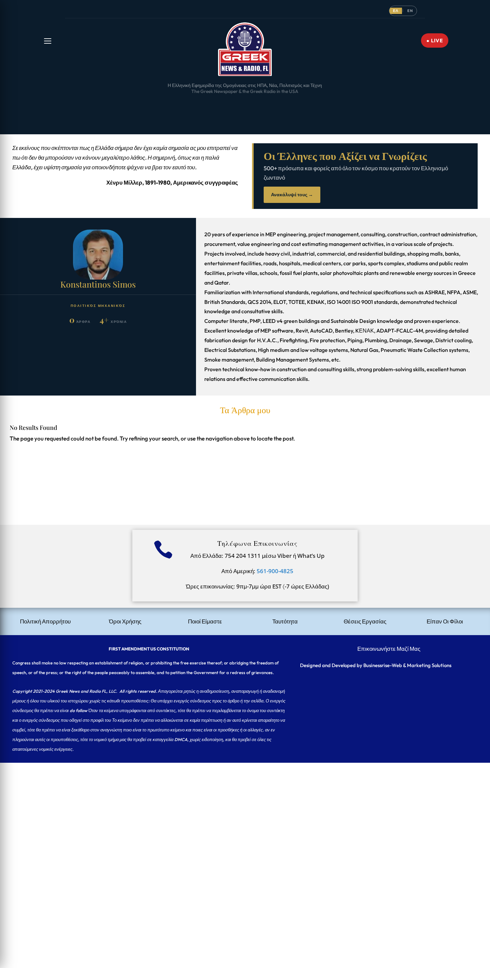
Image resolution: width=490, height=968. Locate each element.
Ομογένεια (138, 106)
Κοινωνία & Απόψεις (242, 106)
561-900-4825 (275, 571)
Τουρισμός (390, 106)
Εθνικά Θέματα (171, 106)
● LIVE (434, 40)
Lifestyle (417, 106)
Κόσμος (112, 106)
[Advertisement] (200, 809)
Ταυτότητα (285, 621)
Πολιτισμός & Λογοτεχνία (346, 106)
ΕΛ (395, 10)
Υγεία (276, 106)
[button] (48, 41)
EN (410, 10)
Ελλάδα (88, 106)
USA (68, 106)
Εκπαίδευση (301, 106)
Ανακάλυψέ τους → (292, 195)
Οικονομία (204, 106)
